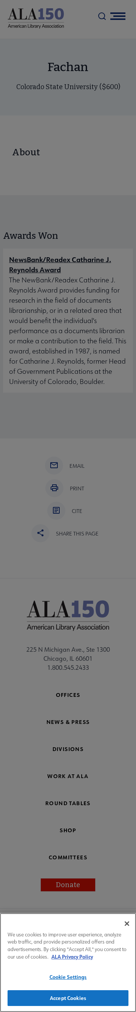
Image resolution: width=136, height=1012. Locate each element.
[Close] (127, 923)
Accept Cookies (68, 998)
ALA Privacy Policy (72, 956)
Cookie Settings (68, 977)
